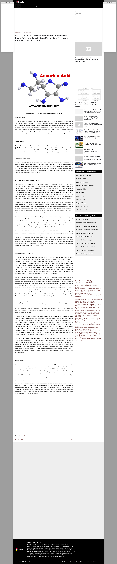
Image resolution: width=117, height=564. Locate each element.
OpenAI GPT (80, 192)
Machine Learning (81, 178)
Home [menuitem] (18, 6)
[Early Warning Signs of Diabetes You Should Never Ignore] (79, 165)
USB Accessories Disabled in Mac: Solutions (86, 332)
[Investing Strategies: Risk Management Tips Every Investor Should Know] (88, 49)
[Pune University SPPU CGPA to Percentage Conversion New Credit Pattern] (88, 94)
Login (81, 340)
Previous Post (19, 439)
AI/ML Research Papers (83, 210)
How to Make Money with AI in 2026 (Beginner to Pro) (92, 137)
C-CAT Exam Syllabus (86, 215)
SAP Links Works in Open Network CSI (85, 282)
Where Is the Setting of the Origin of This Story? (87, 323)
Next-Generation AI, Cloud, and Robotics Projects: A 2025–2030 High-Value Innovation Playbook (92, 111)
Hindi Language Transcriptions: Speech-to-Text (87, 313)
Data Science (80, 196)
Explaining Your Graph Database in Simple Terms (87, 310)
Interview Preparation (86, 171)
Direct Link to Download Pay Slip (83, 281)
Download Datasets (82, 206)
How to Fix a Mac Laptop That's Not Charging (87, 312)
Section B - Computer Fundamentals (87, 229)
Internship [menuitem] (34, 6)
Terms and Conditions (90, 561)
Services (84, 338)
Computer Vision (81, 189)
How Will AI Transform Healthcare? (84, 298)
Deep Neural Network (82, 182)
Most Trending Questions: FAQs (83, 293)
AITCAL (100, 561)
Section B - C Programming (84, 233)
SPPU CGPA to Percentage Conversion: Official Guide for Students (92, 151)
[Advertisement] (44, 21)
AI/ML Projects (80, 199)
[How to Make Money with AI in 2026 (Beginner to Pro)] (79, 138)
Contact (77, 340)
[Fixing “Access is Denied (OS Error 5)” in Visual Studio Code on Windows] (79, 125)
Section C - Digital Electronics (85, 250)
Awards (99, 338)
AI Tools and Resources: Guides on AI (84, 292)
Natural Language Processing (85, 185)
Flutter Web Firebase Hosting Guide (84, 301)
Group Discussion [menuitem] (51, 6)
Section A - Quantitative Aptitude (86, 222)
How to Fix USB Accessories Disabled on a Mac (87, 330)
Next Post (69, 439)
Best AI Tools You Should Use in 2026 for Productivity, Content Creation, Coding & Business (92, 131)
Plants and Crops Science (25, 32)
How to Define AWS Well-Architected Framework (88, 288)
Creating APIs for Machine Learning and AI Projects (88, 334)
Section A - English (82, 219)
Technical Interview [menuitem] (63, 6)
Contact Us (71, 561)
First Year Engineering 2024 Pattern (84, 329)
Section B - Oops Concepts (84, 240)
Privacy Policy (79, 561)
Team (88, 338)
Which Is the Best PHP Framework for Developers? (88, 299)
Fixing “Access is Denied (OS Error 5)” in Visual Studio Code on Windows (93, 124)
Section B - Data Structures (84, 236)
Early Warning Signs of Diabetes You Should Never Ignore (92, 163)
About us (64, 561)
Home (16, 32)
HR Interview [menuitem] (75, 6)
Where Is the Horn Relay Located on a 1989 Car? (88, 304)
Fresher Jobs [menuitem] (25, 6)
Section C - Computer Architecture (86, 247)
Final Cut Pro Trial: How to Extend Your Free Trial (87, 290)
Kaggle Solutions (81, 203)
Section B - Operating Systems (85, 243)
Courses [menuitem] (41, 6)
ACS (95, 338)
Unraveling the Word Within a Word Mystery (86, 327)
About (80, 338)
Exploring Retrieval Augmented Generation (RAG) (87, 318)
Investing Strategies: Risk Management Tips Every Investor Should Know (86, 59)
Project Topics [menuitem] (85, 6)
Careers (92, 338)
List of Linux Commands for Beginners (85, 302)
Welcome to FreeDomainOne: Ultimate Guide (86, 306)
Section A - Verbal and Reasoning (86, 226)
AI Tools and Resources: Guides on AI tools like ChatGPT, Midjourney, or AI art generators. (92, 158)
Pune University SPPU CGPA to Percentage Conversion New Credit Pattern (87, 104)
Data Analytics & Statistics (84, 175)
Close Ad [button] (7, 2)
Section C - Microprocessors (84, 254)
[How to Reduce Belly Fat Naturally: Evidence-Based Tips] (79, 145)
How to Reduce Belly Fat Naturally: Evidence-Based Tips (92, 143)
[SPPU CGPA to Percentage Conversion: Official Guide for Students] (79, 151)
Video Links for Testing (81, 284)
